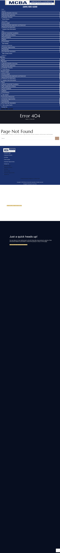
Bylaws (4, 39)
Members (3, 11)
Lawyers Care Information (9, 29)
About (2, 31)
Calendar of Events (7, 17)
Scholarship (6, 49)
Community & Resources (6, 45)
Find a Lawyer (6, 23)
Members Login (7, 153)
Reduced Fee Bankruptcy (9, 27)
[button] (30, 57)
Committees (6, 41)
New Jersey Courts (7, 53)
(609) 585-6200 (7, 109)
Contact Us (4, 107)
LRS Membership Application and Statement (14, 25)
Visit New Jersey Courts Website (14, 205)
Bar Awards (5, 43)
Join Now (6, 157)
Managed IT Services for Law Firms (30, 183)
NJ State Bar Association (9, 51)
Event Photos (5, 19)
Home (3, 59)
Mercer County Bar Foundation (10, 33)
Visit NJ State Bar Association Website (18, 244)
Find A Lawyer (4, 21)
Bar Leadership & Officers (9, 35)
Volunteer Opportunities (9, 47)
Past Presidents (7, 37)
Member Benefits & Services (10, 13)
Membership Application (9, 15)
